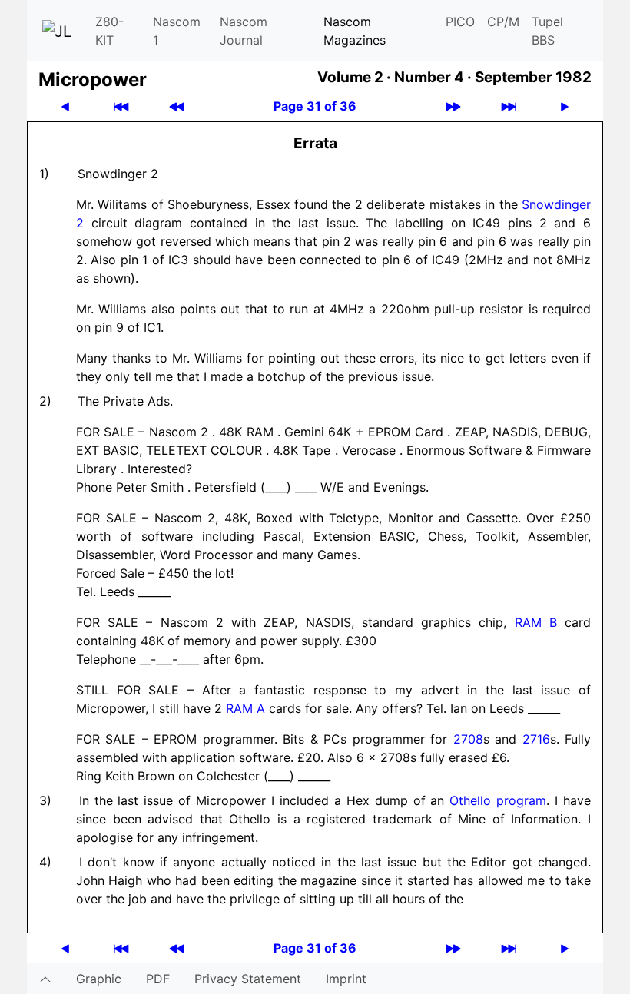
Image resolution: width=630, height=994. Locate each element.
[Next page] (565, 106)
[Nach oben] (45, 978)
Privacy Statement (247, 978)
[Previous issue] (177, 106)
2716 (536, 739)
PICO (460, 21)
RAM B (536, 622)
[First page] (121, 106)
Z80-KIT (109, 31)
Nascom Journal (243, 31)
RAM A (245, 708)
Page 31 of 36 (315, 106)
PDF (158, 978)
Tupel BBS (547, 31)
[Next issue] (453, 106)
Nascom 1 (177, 31)
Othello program (497, 800)
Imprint (346, 978)
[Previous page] (65, 106)
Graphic (98, 978)
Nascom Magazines (354, 31)
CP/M (503, 21)
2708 (468, 739)
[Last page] (508, 106)
